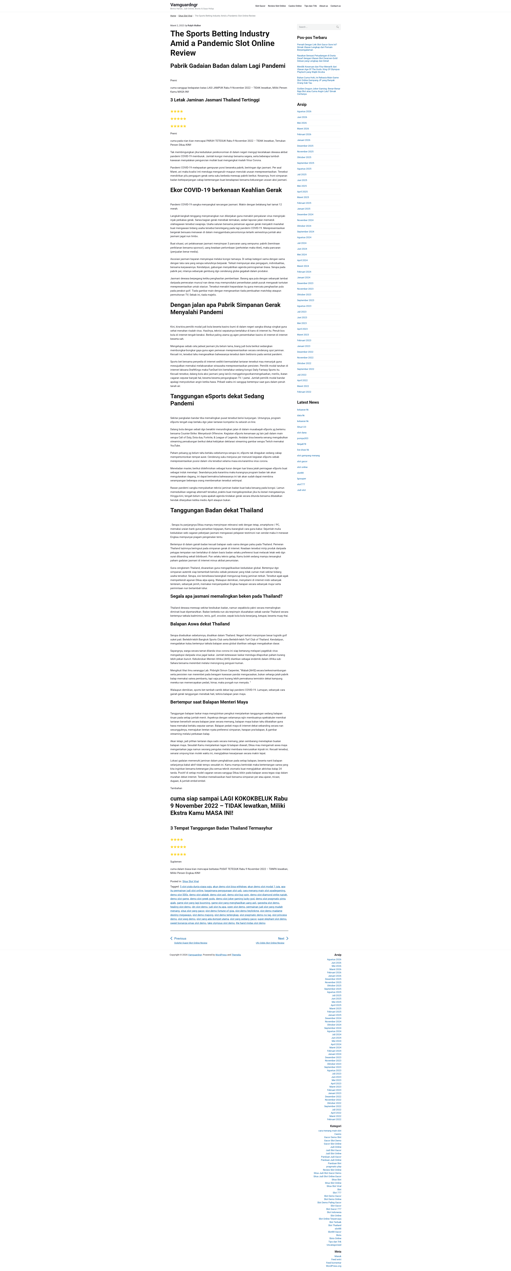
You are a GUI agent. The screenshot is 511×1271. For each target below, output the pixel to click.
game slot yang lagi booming (193, 902)
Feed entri (336, 1259)
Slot (339, 1189)
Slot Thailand (334, 1225)
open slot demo (236, 906)
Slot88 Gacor (334, 1231)
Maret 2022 (303, 386)
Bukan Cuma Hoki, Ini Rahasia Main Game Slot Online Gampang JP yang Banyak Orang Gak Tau (318, 80)
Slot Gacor (260, 6)
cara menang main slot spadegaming (264, 890)
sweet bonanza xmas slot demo (188, 923)
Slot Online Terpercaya (330, 1218)
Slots (338, 1235)
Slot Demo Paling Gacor (329, 1202)
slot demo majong (203, 915)
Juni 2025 (302, 180)
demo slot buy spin (238, 894)
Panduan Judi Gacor (331, 1156)
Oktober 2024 (304, 226)
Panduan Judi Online (331, 1160)
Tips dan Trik (310, 6)
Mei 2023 (302, 323)
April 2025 (302, 191)
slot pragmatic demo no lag (255, 915)
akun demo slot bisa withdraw (229, 886)
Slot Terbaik (335, 1222)
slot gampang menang (308, 455)
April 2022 (302, 380)
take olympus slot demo (221, 923)
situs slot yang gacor (192, 910)
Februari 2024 (304, 271)
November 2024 (305, 220)
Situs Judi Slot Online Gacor (327, 1176)
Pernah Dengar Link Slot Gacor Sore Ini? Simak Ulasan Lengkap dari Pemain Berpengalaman (317, 47)
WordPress (221, 954)
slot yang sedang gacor (243, 918)
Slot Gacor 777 (333, 1209)
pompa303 (302, 438)
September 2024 (305, 231)
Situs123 (301, 427)
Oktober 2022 (304, 363)
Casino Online (295, 6)
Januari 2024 (303, 277)
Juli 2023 (301, 311)
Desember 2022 (305, 352)
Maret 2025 (303, 197)
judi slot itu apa (217, 906)
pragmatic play (333, 1166)
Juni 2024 (302, 248)
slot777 (301, 484)
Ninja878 (301, 444)
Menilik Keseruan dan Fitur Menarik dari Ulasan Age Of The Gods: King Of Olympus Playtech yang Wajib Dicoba (318, 69)
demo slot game (179, 898)
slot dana (301, 432)
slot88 (300, 473)
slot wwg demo (186, 918)
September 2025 (305, 163)
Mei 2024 (302, 254)
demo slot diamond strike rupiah (268, 894)
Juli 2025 (301, 174)
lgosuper (301, 478)
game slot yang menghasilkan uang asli (233, 902)
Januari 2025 (303, 208)
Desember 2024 (305, 214)
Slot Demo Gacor (332, 1196)
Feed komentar (333, 1262)
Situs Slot (336, 1179)
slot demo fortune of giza (219, 910)
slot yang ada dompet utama (213, 918)
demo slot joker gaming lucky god (235, 898)
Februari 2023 (304, 340)
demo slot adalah (199, 894)
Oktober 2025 (304, 157)
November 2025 (305, 151)
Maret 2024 (303, 266)
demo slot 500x (179, 894)
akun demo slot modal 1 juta (264, 886)
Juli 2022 (301, 374)
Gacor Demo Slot (332, 1137)
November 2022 (305, 357)
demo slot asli (218, 894)
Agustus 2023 (304, 306)
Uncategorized (334, 1245)
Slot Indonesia (334, 1212)
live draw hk (303, 449)
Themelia (236, 954)
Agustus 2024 (304, 237)
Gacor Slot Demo (332, 1140)
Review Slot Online (277, 6)
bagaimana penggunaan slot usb (223, 890)
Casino (337, 1134)
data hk (301, 415)
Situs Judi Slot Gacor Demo (327, 1173)
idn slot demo (200, 906)
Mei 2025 (302, 186)
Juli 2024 (301, 243)
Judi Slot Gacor (333, 1150)
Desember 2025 (305, 145)
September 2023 (305, 300)
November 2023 (305, 288)
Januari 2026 (303, 140)
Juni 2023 (302, 317)
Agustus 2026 (304, 111)
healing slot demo (180, 906)
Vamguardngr (195, 954)
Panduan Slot (334, 1163)
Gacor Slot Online (332, 1143)
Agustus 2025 (304, 168)
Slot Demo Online (332, 1199)
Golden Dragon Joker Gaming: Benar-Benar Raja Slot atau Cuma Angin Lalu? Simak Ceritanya (318, 91)
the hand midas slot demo (250, 923)
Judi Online (335, 1147)
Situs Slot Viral (190, 881)
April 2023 (302, 329)
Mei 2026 (302, 123)
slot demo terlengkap (227, 915)
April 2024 (302, 260)
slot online (302, 467)
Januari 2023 (303, 346)
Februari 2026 (304, 134)
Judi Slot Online (333, 1153)
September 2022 (305, 369)
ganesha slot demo (268, 902)
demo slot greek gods (202, 898)
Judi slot (301, 490)
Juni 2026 (302, 117)
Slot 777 (337, 1192)
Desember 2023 (305, 283)
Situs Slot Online (333, 1183)
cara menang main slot (329, 1130)
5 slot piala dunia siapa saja (196, 886)
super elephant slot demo (272, 918)
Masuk (338, 1256)
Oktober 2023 (304, 294)
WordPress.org (333, 1266)
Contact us (336, 6)
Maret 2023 (303, 334)
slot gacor (302, 461)
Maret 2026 (303, 128)
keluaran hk (303, 409)
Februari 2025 (304, 203)
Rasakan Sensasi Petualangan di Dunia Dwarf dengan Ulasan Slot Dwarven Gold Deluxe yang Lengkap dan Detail (317, 58)
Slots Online (335, 1238)
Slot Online (336, 1215)
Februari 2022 (304, 391)
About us (323, 6)
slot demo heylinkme (247, 910)
